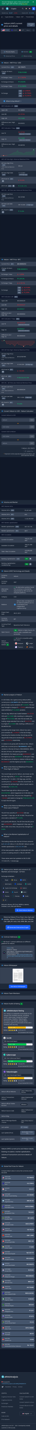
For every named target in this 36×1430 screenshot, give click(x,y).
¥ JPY (22, 30)
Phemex (7, 896)
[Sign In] (33, 8)
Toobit (26, 896)
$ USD (7, 30)
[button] (30, 558)
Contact (20, 1387)
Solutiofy (28, 1425)
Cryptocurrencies (6, 1400)
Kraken (7, 892)
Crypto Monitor (9, 17)
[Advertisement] (18, 40)
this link (24, 4)
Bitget (6, 880)
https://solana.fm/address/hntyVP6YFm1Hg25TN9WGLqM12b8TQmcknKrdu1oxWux (20, 956)
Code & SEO (5, 1416)
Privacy (15, 1387)
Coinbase (19, 884)
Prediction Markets (7, 1406)
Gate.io (25, 888)
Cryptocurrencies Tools (8, 1397)
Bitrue (15, 880)
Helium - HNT (20, 17)
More (27, 30)
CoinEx (29, 884)
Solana (9, 948)
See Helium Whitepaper (18, 986)
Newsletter (8, 1387)
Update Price (30, 451)
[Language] (29, 8)
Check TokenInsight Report (13, 1075)
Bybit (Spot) (8, 884)
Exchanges (4, 1403)
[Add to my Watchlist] (33, 30)
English (27, 1413)
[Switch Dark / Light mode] (26, 8)
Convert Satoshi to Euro (26, 1402)
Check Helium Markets (26, 910)
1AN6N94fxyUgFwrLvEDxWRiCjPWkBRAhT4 (13, 1383)
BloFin (24, 880)
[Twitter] (2, 1387)
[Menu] (3, 9)
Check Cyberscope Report (13, 1058)
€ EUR (15, 30)
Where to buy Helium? (13, 101)
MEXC (24, 892)
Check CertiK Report (11, 1041)
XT (5, 900)
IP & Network (5, 1419)
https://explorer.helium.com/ (27, 1098)
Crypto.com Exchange (11, 888)
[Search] (22, 8)
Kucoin (16, 892)
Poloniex (17, 896)
